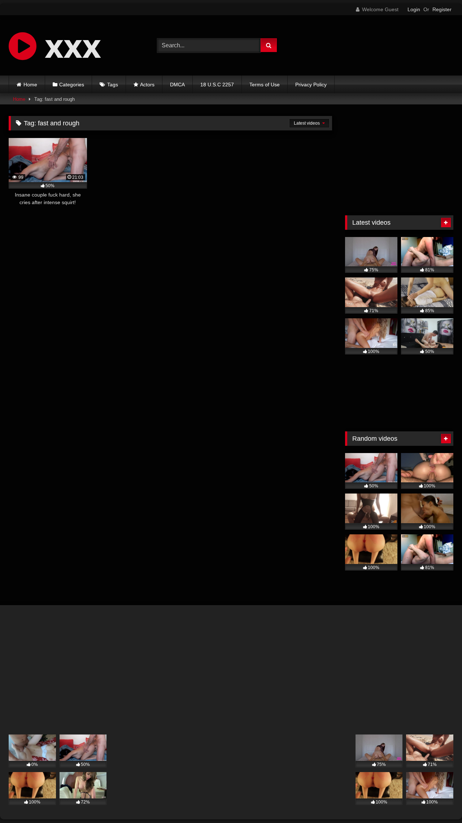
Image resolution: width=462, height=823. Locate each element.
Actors (147, 84)
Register (442, 9)
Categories (71, 84)
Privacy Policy (311, 84)
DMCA (177, 84)
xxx (68, 45)
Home (30, 84)
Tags (112, 84)
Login (413, 9)
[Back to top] (440, 801)
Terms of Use (264, 84)
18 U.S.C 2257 (217, 84)
